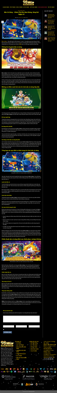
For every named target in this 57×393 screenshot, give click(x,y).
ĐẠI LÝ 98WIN (19, 355)
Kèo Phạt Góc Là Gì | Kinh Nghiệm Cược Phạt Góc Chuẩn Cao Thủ (51, 22)
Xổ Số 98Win (13, 7)
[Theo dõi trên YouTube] (53, 359)
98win (2, 348)
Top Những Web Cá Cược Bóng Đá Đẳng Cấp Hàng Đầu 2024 (51, 16)
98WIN (47, 343)
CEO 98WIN (18, 343)
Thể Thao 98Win (33, 7)
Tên (4, 324)
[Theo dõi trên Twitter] (49, 359)
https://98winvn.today (51, 344)
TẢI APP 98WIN (34, 350)
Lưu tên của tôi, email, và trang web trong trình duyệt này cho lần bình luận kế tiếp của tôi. (20, 329)
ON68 (53, 357)
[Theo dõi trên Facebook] (45, 359)
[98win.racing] (28, 2)
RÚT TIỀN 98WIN (34, 345)
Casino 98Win (6, 7)
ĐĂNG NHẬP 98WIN (34, 349)
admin (27, 17)
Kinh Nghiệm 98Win (42, 7)
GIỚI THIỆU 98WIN (20, 345)
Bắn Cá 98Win (19, 7)
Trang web (30, 324)
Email (17, 324)
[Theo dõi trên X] (47, 359)
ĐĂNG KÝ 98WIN (34, 347)
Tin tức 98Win (51, 7)
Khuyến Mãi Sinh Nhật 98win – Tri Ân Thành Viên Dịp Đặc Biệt (51, 28)
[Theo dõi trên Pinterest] (51, 359)
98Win (20, 44)
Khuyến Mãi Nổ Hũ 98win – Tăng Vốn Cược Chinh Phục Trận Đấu (51, 39)
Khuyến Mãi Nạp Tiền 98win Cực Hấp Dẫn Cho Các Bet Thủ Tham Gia (51, 33)
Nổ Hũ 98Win (26, 7)
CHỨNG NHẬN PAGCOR (21, 353)
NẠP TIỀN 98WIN (34, 343)
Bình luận (5, 314)
